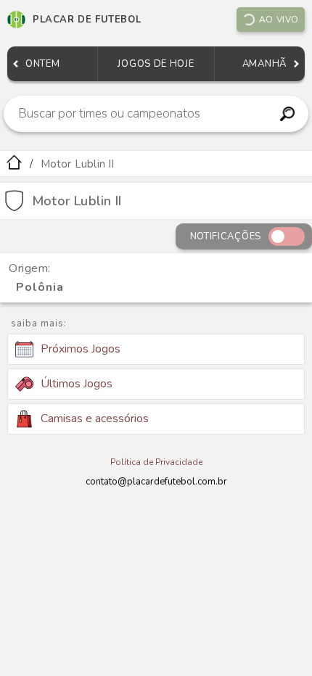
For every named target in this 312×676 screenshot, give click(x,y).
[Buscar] (287, 113)
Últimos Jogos (76, 384)
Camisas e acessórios (95, 418)
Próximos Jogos (80, 349)
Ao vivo (279, 19)
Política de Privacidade (156, 462)
